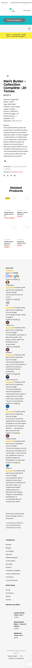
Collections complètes (19, 166)
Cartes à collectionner (13, 574)
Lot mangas (7, 169)
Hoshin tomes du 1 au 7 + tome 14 (8, 243)
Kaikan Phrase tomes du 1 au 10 (9, 214)
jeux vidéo (9, 564)
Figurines (9, 554)
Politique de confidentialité (16, 658)
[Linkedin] (14, 175)
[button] (27, 10)
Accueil (8, 590)
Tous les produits (12, 580)
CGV (21, 656)
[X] (7, 175)
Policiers (8, 567)
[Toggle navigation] (25, 28)
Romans (8, 545)
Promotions (10, 577)
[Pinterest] (11, 175)
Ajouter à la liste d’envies (5, 161)
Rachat (8, 596)
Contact (8, 600)
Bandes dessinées (12, 558)
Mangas (8, 548)
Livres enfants (10, 561)
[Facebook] (4, 175)
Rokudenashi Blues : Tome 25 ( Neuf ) (20, 624)
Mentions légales (12, 656)
